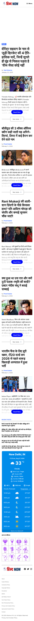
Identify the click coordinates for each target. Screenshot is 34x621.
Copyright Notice (6, 588)
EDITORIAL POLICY (6, 597)
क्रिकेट (4, 44)
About (3, 578)
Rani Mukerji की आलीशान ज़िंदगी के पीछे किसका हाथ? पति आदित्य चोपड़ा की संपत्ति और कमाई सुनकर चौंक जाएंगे (16, 209)
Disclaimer (4, 591)
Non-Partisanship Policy (7, 603)
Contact (3, 612)
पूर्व (16, 96)
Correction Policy (6, 584)
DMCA (3, 593)
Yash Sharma (8, 70)
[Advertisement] (17, 25)
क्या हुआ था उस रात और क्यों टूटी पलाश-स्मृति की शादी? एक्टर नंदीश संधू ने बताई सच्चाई (17, 283)
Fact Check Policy (6, 600)
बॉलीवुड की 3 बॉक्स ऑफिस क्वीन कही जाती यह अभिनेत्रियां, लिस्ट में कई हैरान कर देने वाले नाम (17, 133)
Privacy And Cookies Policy (8, 606)
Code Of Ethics (5, 582)
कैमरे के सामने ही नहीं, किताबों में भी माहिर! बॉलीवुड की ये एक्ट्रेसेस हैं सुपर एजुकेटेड (15, 424)
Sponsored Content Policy (8, 609)
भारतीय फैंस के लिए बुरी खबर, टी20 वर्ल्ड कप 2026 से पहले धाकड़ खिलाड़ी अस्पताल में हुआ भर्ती (14, 358)
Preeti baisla (8, 144)
